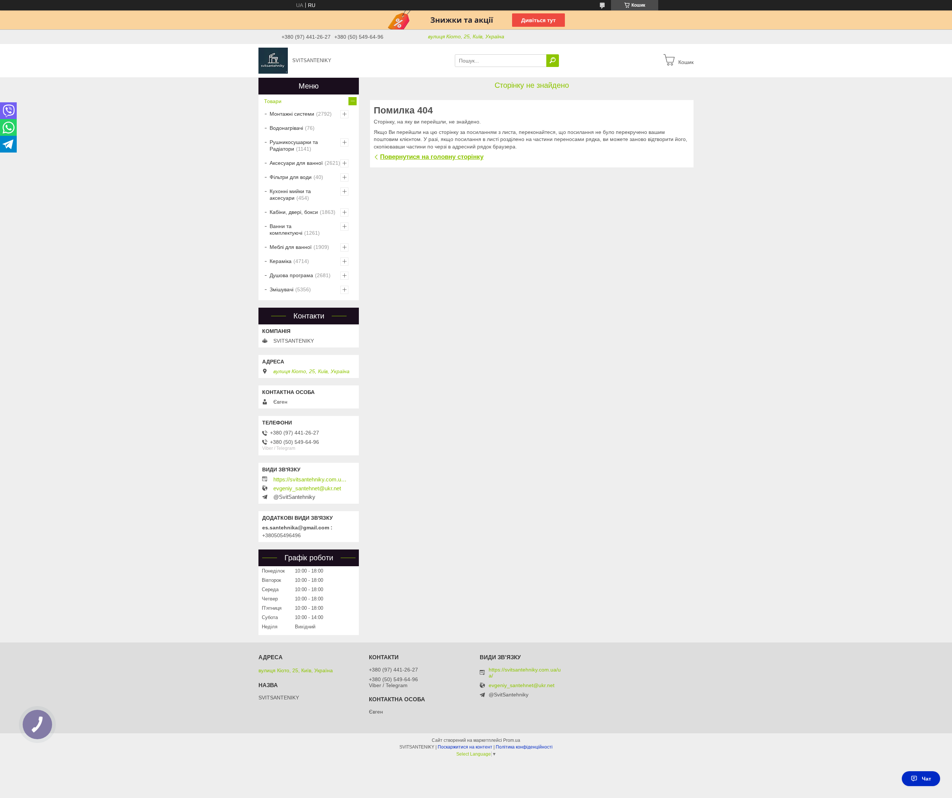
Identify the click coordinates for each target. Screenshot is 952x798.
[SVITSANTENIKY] (273, 60)
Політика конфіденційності (524, 747)
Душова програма (291, 275)
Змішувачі (281, 289)
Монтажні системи (292, 114)
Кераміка (281, 261)
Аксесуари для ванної (296, 163)
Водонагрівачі (286, 128)
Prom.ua (511, 740)
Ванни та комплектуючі (286, 229)
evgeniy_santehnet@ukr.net (307, 488)
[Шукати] (552, 60)
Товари (273, 101)
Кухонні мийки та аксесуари (290, 194)
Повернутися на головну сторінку (431, 156)
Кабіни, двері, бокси (294, 212)
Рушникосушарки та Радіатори (294, 145)
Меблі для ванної (291, 247)
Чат (926, 779)
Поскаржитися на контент (465, 747)
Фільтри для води (291, 177)
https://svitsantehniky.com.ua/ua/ (310, 480)
